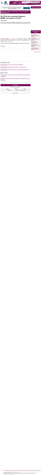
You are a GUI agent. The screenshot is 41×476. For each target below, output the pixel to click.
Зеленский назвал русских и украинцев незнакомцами (11, 64)
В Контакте (10, 470)
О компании (14, 470)
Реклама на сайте (24, 470)
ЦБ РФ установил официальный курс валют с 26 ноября (35, 39)
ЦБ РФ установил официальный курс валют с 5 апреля (35, 35)
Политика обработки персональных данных (34, 470)
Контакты (17, 470)
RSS (7, 470)
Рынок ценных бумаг (4, 20)
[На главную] (6, 3)
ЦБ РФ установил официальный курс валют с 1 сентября (35, 45)
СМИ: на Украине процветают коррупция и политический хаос (13, 67)
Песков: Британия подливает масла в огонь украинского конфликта (14, 69)
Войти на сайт (36, 2)
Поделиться (3, 46)
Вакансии (20, 470)
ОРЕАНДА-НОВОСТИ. (5, 38)
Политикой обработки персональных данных (14, 8)
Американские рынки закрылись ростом (34, 42)
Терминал (5, 470)
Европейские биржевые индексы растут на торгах (35, 48)
